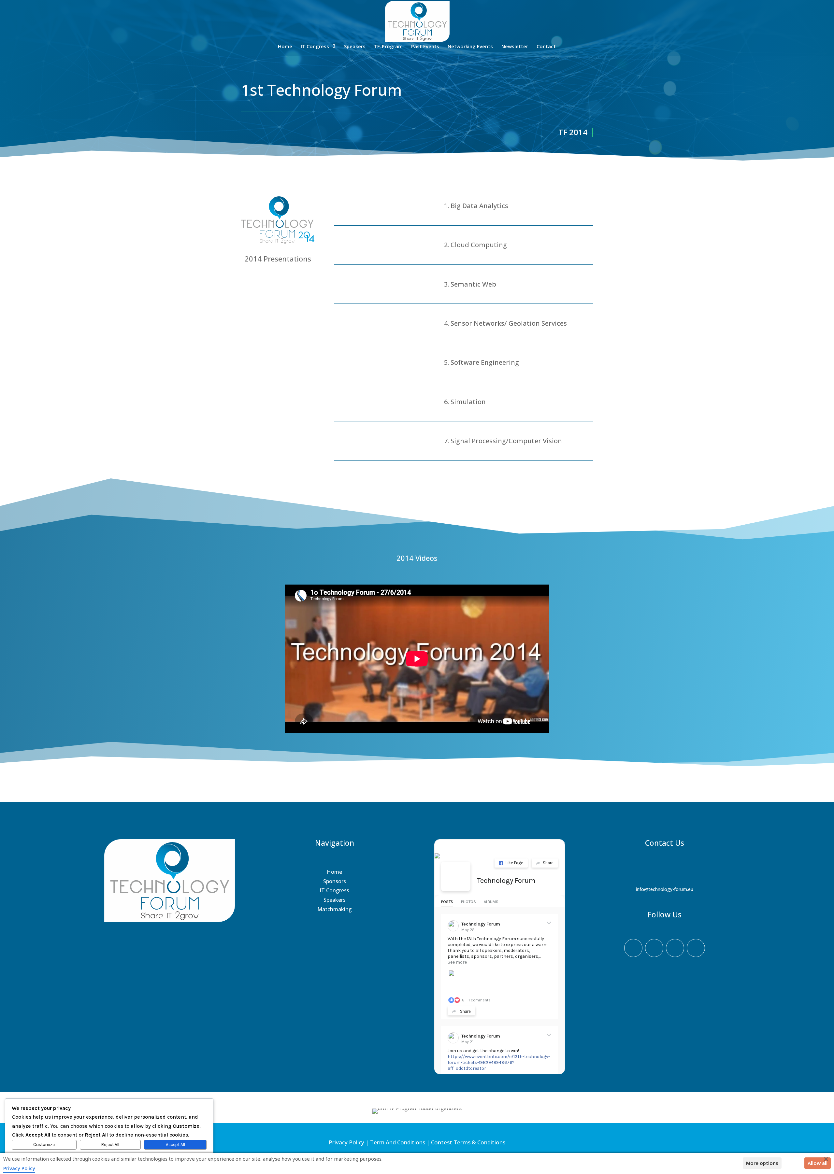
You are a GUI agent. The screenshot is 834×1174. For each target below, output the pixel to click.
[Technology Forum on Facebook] (455, 876)
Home (285, 47)
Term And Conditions (397, 1142)
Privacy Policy (346, 1142)
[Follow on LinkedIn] (696, 948)
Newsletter (514, 47)
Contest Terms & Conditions (468, 1142)
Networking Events (470, 47)
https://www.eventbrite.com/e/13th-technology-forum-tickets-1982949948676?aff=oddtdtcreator (499, 1062)
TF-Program (388, 47)
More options (762, 1163)
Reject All (110, 1144)
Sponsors (334, 881)
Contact (546, 47)
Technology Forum (506, 880)
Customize (44, 1144)
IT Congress (315, 47)
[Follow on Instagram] (675, 948)
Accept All (175, 1144)
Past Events (425, 47)
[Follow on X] (654, 948)
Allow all (817, 1163)
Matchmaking (334, 909)
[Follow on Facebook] (633, 948)
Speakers (355, 47)
